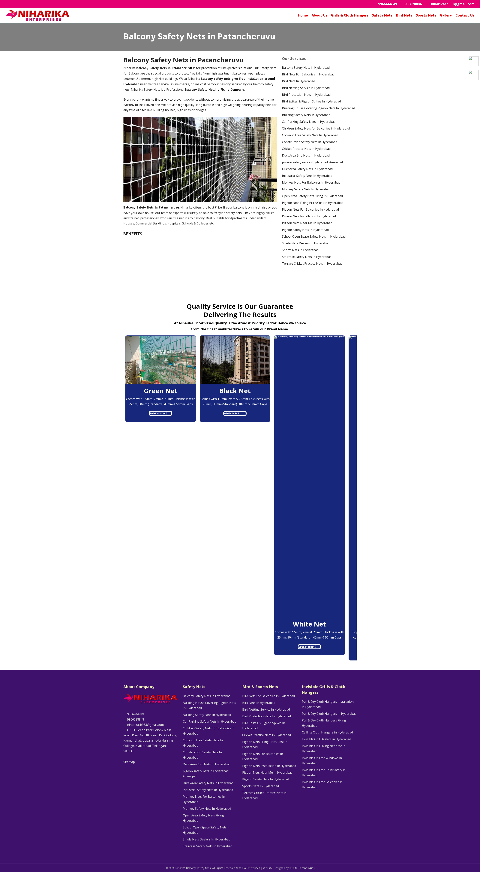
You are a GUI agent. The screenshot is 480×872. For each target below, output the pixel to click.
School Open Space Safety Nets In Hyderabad (314, 236)
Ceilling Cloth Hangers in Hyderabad (327, 732)
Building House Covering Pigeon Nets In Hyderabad (318, 108)
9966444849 (157, 413)
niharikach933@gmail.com (145, 725)
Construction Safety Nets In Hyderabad (309, 142)
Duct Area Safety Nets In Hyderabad (307, 169)
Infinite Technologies (302, 868)
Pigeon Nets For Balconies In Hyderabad (310, 209)
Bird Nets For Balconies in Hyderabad (308, 74)
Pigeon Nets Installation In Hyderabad (309, 216)
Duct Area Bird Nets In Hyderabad (306, 155)
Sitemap (129, 762)
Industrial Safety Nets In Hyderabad (307, 176)
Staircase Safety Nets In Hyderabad (307, 257)
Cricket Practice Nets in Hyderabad (306, 149)
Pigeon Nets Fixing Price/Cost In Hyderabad (312, 203)
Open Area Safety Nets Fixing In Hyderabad (312, 196)
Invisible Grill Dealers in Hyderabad (326, 739)
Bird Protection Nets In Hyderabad (306, 95)
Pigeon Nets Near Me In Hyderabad (307, 223)
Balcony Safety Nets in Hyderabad (306, 68)
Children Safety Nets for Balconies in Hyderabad (316, 128)
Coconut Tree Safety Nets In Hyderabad (310, 135)
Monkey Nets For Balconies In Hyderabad (311, 182)
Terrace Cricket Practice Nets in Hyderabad (312, 263)
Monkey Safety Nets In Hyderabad (306, 189)
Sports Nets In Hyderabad (300, 250)
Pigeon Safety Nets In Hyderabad (305, 230)
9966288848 (135, 719)
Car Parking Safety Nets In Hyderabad (308, 122)
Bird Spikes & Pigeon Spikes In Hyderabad (311, 101)
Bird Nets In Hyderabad (298, 81)
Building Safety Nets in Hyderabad (306, 115)
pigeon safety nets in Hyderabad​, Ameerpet (312, 162)
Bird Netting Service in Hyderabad (306, 88)
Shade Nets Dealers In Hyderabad (305, 243)
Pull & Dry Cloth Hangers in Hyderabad (329, 714)
